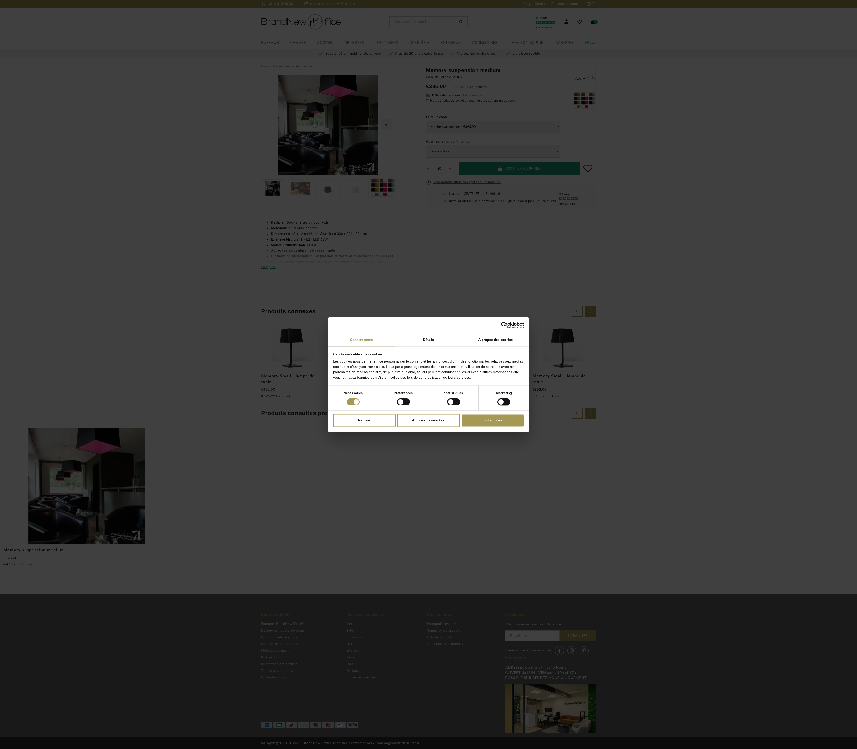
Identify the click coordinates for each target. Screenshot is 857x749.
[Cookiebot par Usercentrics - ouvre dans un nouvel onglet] (504, 325)
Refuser (364, 420)
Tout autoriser (493, 420)
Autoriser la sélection (428, 420)
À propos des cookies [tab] (495, 340)
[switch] (403, 401)
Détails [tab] (428, 340)
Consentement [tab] (361, 340)
